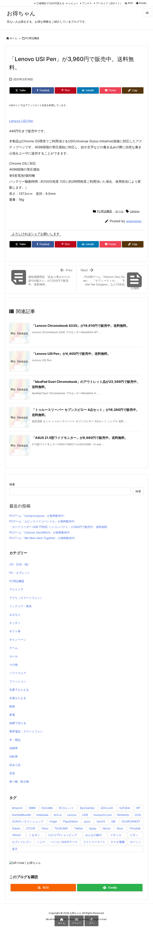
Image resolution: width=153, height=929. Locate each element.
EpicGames (87, 808)
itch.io (58, 815)
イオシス (115, 835)
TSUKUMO (61, 828)
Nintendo (123, 815)
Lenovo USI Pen (21, 121)
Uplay (92, 828)
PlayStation (70, 821)
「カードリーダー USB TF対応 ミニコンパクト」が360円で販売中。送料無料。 (59, 527)
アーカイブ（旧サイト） (109, 3)
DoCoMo (47, 808)
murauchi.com (102, 815)
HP (138, 808)
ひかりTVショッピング (62, 835)
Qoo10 (101, 821)
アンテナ (87, 3)
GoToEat (124, 808)
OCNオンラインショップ (27, 821)
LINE (85, 815)
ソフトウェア (17, 673)
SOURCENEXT (131, 821)
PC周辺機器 (32, 38)
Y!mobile (134, 828)
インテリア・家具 (20, 606)
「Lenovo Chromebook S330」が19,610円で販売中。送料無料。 (80, 326)
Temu (44, 828)
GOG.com (107, 808)
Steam (16, 828)
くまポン (34, 835)
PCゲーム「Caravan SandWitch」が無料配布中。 (41, 532)
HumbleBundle (21, 815)
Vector (106, 828)
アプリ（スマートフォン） (26, 597)
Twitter (78, 828)
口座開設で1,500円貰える (50, 3)
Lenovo (134, 211)
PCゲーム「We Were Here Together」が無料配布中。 (43, 538)
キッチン (15, 623)
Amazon (17, 808)
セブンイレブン (21, 842)
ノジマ (41, 842)
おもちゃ (15, 614)
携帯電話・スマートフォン (26, 731)
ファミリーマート (94, 842)
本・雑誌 (15, 739)
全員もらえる (17, 698)
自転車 (13, 756)
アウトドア (16, 589)
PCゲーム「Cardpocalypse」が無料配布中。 (38, 515)
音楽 (12, 773)
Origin (53, 821)
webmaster (134, 221)
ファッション (17, 681)
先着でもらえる (19, 689)
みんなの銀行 (93, 835)
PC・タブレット (19, 572)
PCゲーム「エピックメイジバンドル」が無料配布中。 (43, 521)
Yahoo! (16, 835)
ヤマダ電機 (118, 842)
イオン (134, 835)
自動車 (13, 748)
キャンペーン (17, 639)
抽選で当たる (17, 723)
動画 (12, 706)
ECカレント (66, 808)
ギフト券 (15, 631)
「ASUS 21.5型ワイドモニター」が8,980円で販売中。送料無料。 (80, 438)
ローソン (135, 842)
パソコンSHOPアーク (64, 842)
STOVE (30, 828)
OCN (137, 815)
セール (119, 211)
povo (87, 821)
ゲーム (13, 648)
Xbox (120, 828)
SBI (113, 821)
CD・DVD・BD (18, 564)
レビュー (73, 3)
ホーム (13, 38)
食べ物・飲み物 (19, 781)
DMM (32, 808)
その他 (13, 664)
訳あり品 (15, 764)
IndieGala (42, 815)
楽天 (15, 848)
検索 (12, 484)
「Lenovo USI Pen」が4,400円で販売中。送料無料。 (71, 354)
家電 (12, 714)
